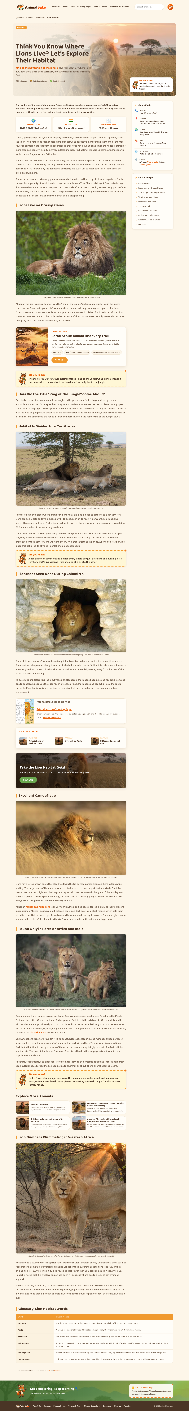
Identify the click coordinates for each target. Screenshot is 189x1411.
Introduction (144, 183)
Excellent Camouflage (148, 211)
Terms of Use (74, 1406)
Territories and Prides (148, 197)
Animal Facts (69, 6)
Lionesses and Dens (147, 201)
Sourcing (107, 1406)
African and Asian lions (38, 907)
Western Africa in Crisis (149, 220)
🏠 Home (20, 17)
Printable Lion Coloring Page (54, 709)
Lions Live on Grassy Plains (150, 188)
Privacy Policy (59, 1406)
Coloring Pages (84, 6)
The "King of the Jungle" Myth (151, 192)
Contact (47, 1406)
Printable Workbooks (119, 6)
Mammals (40, 17)
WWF (49, 1370)
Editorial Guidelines (91, 1406)
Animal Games (100, 6)
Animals (56, 6)
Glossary (142, 224)
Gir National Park (39, 1033)
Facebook (128, 1406)
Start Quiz (28, 780)
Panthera (57, 1370)
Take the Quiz (144, 206)
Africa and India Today (148, 215)
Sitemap (117, 1406)
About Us (37, 1406)
